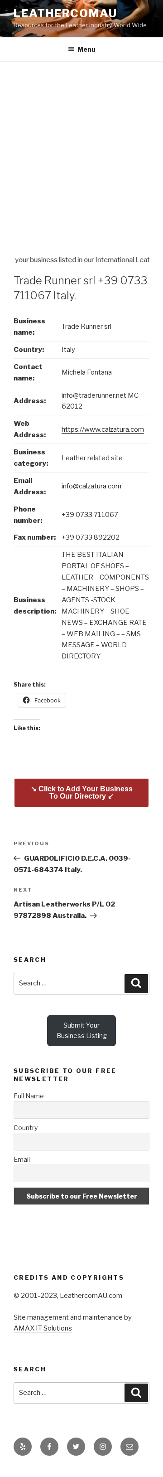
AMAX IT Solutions (43, 1328)
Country (26, 1127)
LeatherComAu (65, 13)
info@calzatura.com (91, 486)
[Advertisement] (81, 147)
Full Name (29, 1096)
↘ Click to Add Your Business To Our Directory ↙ (82, 792)
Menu (86, 49)
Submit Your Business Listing (82, 1030)
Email (22, 1159)
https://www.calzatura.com (103, 429)
